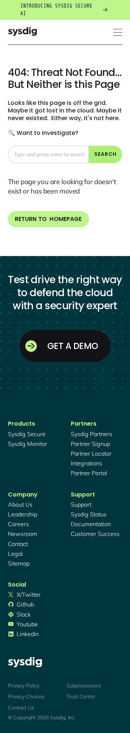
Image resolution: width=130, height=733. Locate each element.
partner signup (90, 443)
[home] (22, 32)
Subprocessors (83, 685)
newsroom (22, 533)
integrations (86, 463)
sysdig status (89, 514)
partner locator (91, 453)
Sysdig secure (27, 434)
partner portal (89, 473)
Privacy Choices (26, 696)
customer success (95, 533)
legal (15, 553)
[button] (117, 32)
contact (18, 543)
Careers (18, 524)
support (81, 504)
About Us (20, 504)
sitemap (19, 563)
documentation (91, 524)
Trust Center (80, 696)
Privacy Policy (23, 685)
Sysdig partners (91, 434)
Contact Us (21, 707)
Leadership (22, 514)
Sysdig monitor (27, 443)
